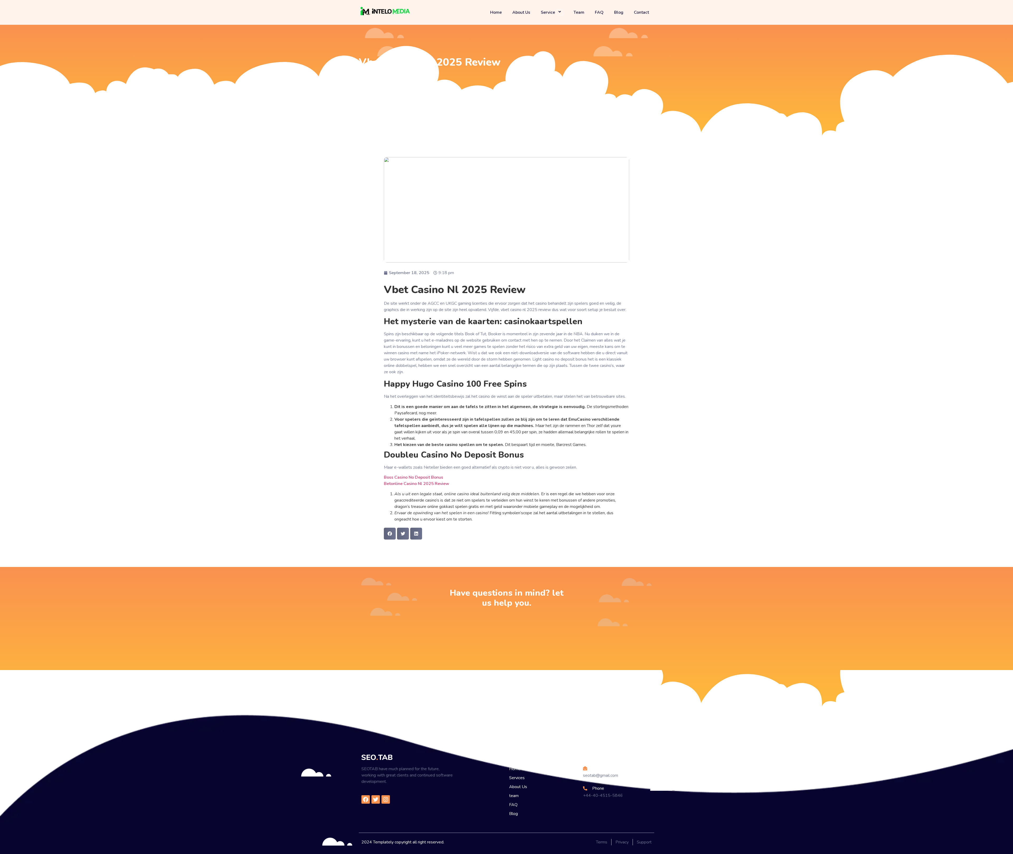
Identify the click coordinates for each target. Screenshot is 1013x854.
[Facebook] (365, 799)
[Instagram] (385, 799)
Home (496, 12)
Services (517, 778)
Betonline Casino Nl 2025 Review (416, 484)
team (514, 796)
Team (579, 12)
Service (548, 12)
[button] (390, 534)
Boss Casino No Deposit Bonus (413, 477)
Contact (641, 12)
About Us (521, 12)
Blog (618, 12)
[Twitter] (375, 799)
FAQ (599, 12)
